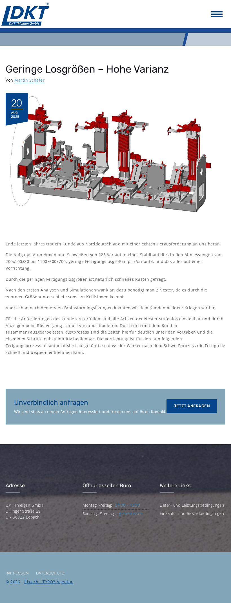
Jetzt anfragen (192, 406)
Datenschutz (50, 573)
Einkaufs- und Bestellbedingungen (192, 513)
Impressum (17, 573)
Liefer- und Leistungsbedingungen (192, 505)
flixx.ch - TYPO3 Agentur (48, 581)
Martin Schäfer (29, 80)
